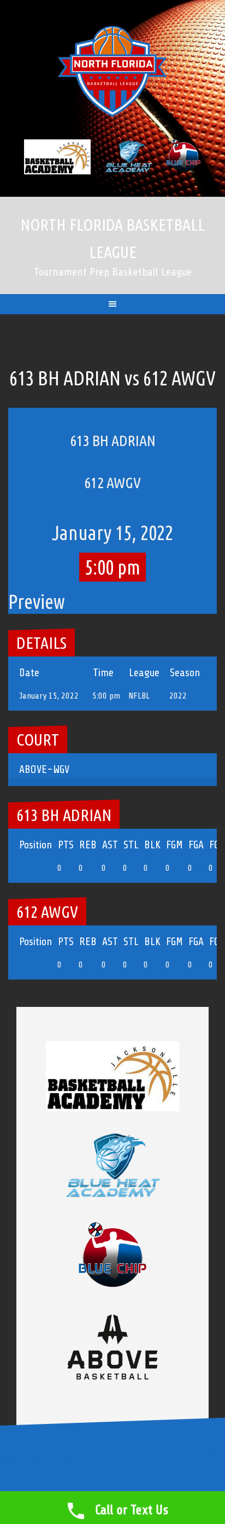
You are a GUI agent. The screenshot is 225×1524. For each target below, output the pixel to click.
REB (88, 845)
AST (110, 845)
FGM (174, 845)
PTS (66, 845)
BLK (152, 845)
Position (35, 845)
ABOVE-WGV (44, 769)
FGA (196, 845)
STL (131, 845)
